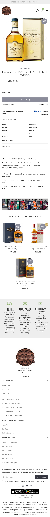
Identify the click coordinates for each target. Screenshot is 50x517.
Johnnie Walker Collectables (12, 415)
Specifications (9, 120)
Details (5, 155)
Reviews (6, 146)
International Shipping (10, 462)
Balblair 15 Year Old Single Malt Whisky (12, 248)
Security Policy (7, 454)
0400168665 (25, 376)
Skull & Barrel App (8, 433)
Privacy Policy (7, 446)
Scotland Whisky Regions (11, 403)
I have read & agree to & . (24, 481)
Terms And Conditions (9, 442)
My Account (6, 385)
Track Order (6, 389)
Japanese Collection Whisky (12, 407)
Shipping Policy (7, 458)
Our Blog (5, 429)
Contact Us (6, 393)
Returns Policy (7, 450)
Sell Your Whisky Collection (11, 399)
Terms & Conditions (26, 481)
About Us (5, 425)
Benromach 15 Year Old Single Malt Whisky (38, 248)
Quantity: (6, 92)
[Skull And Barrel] (7, 10)
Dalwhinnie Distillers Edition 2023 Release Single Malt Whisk (25, 283)
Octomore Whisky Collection (12, 411)
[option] (25, 40)
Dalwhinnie (25, 69)
